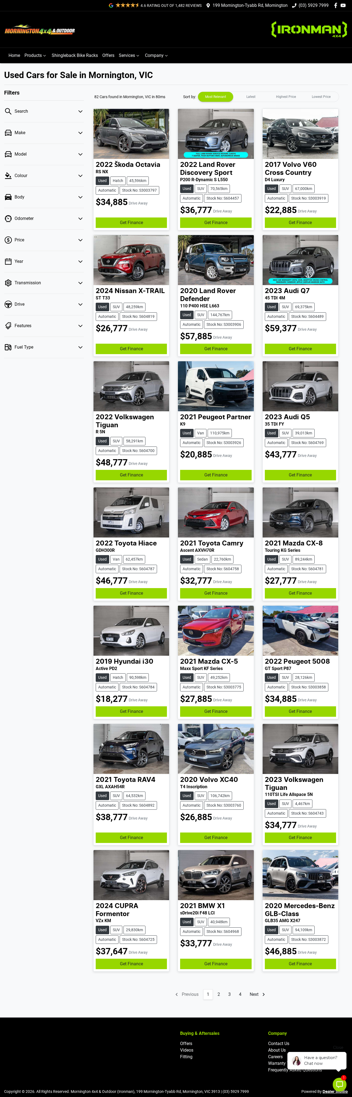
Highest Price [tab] (286, 97)
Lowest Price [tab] (321, 97)
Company (154, 55)
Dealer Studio (335, 1092)
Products (33, 55)
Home (14, 55)
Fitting (186, 1056)
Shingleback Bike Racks (75, 55)
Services (127, 55)
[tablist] (268, 97)
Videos (186, 1050)
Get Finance (131, 222)
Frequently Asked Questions (295, 1070)
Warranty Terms (283, 1063)
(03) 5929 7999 (314, 5)
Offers (108, 55)
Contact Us (278, 1043)
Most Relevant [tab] (215, 97)
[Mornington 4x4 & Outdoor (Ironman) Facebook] (336, 5)
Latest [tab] (250, 97)
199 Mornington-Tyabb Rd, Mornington (250, 5)
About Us (277, 1050)
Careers (275, 1056)
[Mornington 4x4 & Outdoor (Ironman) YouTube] (344, 5)
